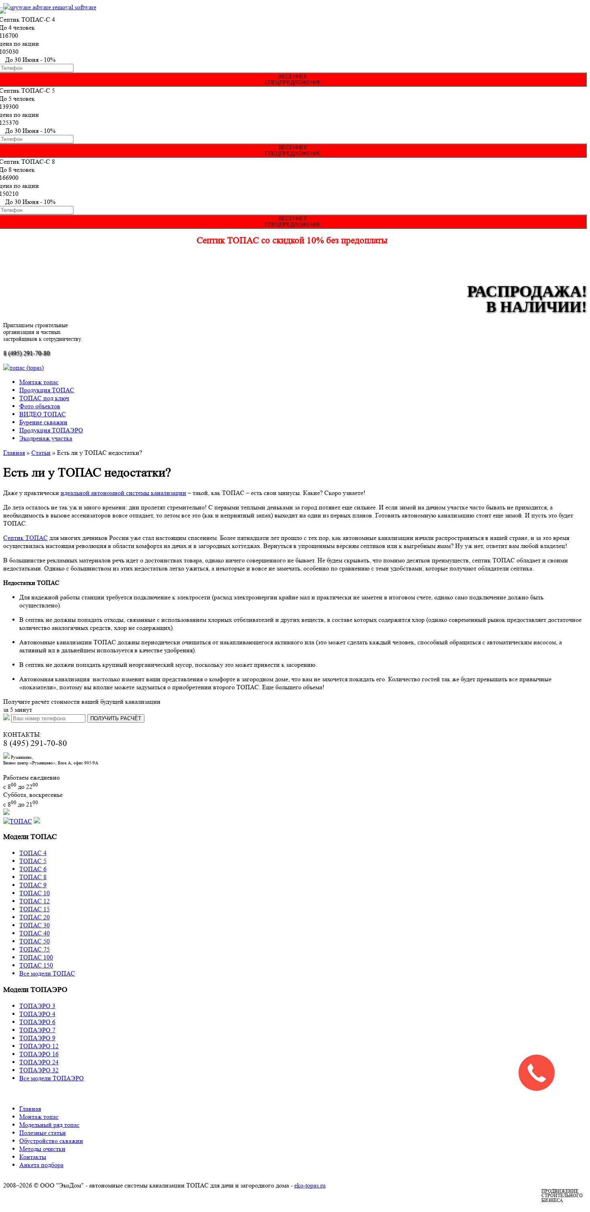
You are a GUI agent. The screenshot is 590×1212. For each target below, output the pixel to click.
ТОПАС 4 (33, 853)
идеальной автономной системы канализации (123, 493)
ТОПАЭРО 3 (37, 1006)
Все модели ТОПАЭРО (51, 1078)
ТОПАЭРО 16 (39, 1054)
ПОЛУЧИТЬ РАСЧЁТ (115, 718)
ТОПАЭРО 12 (39, 1046)
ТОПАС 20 (34, 917)
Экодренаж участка (45, 438)
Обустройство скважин (51, 1141)
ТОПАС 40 (34, 933)
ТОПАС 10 (34, 893)
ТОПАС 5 (33, 861)
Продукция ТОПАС (46, 390)
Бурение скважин (43, 422)
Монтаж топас (39, 382)
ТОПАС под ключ (44, 398)
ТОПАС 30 (34, 925)
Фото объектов (39, 406)
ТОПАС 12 (34, 901)
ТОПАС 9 (33, 885)
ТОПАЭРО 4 (37, 1014)
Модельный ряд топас (49, 1124)
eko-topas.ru (310, 1185)
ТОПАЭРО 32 (39, 1070)
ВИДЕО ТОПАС (42, 414)
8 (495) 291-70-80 (26, 353)
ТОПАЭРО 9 (37, 1038)
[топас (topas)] (23, 367)
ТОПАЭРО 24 (39, 1062)
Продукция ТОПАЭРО (51, 430)
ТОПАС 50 (34, 941)
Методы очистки (42, 1149)
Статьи (41, 452)
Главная (14, 452)
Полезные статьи (42, 1133)
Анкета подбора (41, 1165)
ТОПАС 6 (33, 869)
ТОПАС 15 (34, 909)
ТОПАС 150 (36, 965)
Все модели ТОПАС (47, 973)
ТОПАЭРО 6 (37, 1022)
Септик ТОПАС (25, 538)
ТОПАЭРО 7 (37, 1030)
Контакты (32, 1157)
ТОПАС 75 (34, 949)
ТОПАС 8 (33, 877)
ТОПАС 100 (36, 957)
